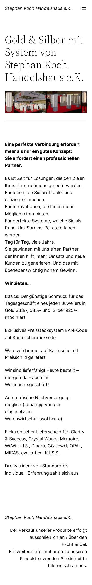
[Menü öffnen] (84, 8)
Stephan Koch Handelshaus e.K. (38, 8)
